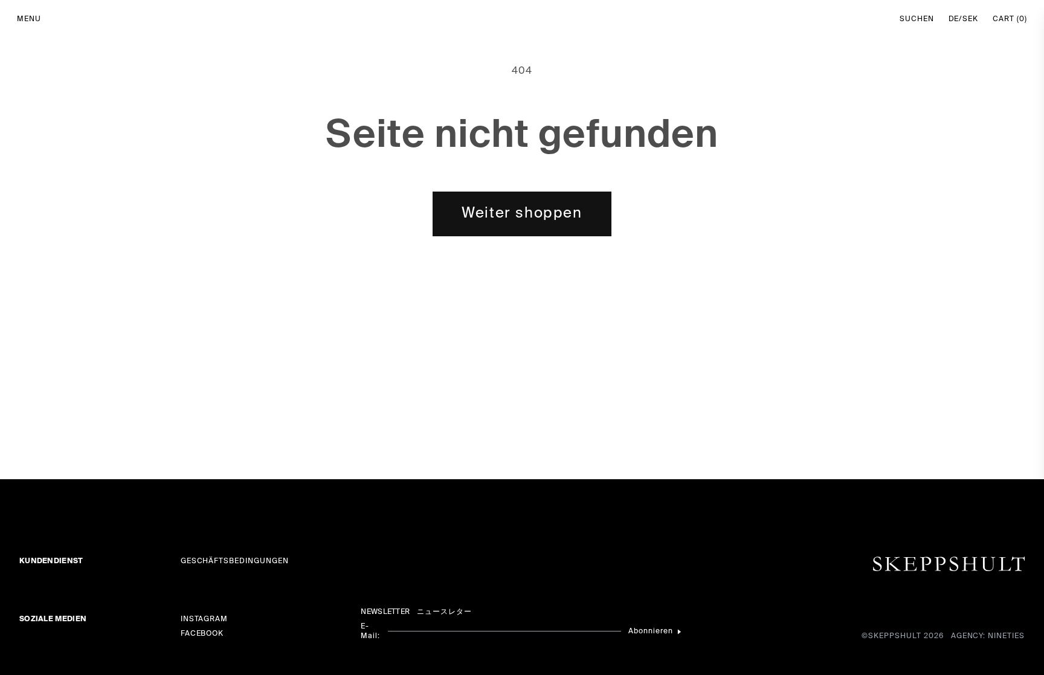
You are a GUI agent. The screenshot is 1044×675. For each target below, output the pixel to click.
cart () (1010, 19)
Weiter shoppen (522, 213)
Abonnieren (650, 631)
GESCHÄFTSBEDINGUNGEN (235, 561)
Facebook (202, 634)
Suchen (917, 19)
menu (29, 19)
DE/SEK (964, 19)
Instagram (204, 619)
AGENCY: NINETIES (988, 636)
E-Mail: (370, 631)
